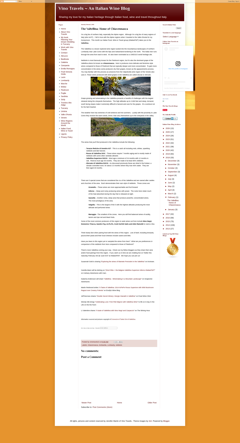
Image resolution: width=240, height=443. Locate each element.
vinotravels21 (179, 88)
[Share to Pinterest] (122, 342)
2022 (168, 143)
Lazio (63, 77)
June (170, 183)
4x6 (150, 421)
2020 (168, 150)
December (172, 161)
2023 (168, 139)
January (171, 209)
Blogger (166, 421)
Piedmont (65, 90)
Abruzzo (64, 56)
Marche (64, 84)
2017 (168, 214)
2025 (168, 132)
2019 (168, 154)
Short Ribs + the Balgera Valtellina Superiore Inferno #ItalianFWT (130, 270)
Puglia (63, 93)
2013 (168, 229)
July (170, 179)
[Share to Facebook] (120, 342)
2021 (168, 147)
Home (119, 403)
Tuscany (64, 108)
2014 (168, 225)
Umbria (64, 111)
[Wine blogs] (173, 258)
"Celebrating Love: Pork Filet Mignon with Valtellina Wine (116, 302)
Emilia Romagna (68, 69)
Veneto (64, 118)
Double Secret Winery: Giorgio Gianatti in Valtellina (116, 296)
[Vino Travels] (163, 101)
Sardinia (64, 96)
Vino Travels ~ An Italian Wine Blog (94, 8)
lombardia (102, 345)
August (171, 175)
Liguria (63, 134)
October (171, 168)
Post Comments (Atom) (102, 407)
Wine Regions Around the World (66, 123)
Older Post (152, 403)
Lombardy (111, 345)
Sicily (63, 99)
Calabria (64, 62)
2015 (168, 221)
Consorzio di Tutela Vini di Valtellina (123, 319)
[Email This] (115, 342)
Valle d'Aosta (66, 114)
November (172, 164)
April (170, 190)
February (172, 197)
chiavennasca (93, 345)
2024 (168, 136)
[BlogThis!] (116, 342)
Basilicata (65, 59)
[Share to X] (118, 342)
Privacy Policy (66, 137)
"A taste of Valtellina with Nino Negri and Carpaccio (115, 310)
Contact (64, 53)
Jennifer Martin (168, 88)
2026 (168, 128)
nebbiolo (119, 345)
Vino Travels (165, 98)
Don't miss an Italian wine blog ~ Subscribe (90, 328)
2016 (168, 218)
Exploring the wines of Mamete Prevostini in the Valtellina (122, 262)
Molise (63, 87)
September (173, 172)
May (170, 186)
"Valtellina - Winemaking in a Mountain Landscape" (123, 279)
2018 (168, 158)
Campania (65, 65)
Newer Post (86, 403)
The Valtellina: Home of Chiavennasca (173, 202)
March (171, 194)
